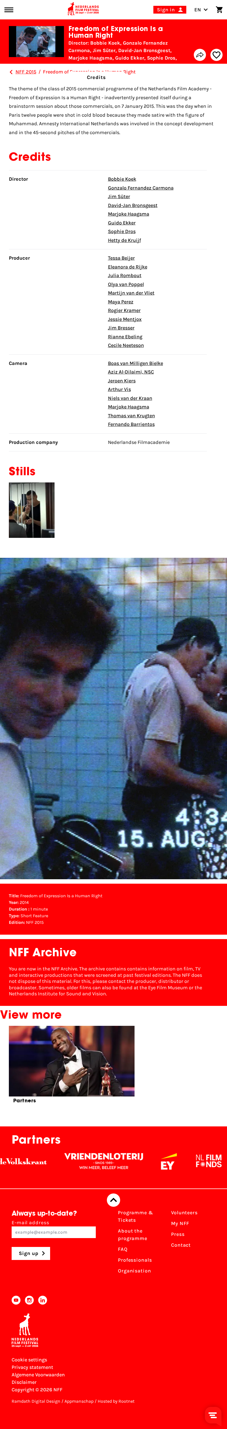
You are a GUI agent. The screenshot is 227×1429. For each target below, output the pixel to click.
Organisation (134, 1271)
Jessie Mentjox (125, 319)
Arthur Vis (119, 389)
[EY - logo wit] (139, 1161)
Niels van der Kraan (130, 398)
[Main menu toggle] (8, 9)
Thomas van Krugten (131, 416)
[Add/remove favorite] (216, 55)
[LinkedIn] (42, 1300)
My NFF (180, 1223)
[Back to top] (113, 1200)
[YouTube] (16, 1300)
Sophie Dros (122, 231)
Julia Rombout (124, 275)
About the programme (132, 1234)
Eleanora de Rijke (127, 267)
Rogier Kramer (124, 310)
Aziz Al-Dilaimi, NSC (131, 372)
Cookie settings (29, 1360)
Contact (181, 1245)
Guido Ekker (122, 223)
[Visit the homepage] (83, 9)
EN (197, 10)
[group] (72, 1067)
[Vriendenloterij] (74, 1161)
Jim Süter (119, 196)
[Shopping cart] (219, 9)
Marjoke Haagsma (128, 214)
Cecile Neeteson (126, 345)
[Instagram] (29, 1300)
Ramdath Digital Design (36, 1401)
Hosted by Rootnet (116, 1401)
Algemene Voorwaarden (38, 1375)
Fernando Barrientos (131, 424)
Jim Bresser (121, 328)
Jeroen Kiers (122, 381)
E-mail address (30, 1223)
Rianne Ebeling (125, 337)
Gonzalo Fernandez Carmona (141, 188)
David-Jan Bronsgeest (133, 205)
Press (178, 1234)
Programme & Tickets (135, 1216)
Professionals (135, 1260)
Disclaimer (24, 1382)
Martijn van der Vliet (131, 293)
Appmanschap (79, 1401)
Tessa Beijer (121, 258)
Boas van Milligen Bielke (135, 363)
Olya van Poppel (126, 284)
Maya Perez (120, 302)
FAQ (123, 1249)
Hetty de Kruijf (124, 240)
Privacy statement (32, 1367)
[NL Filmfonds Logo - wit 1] (179, 1161)
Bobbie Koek (122, 179)
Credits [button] (96, 77)
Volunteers (184, 1213)
